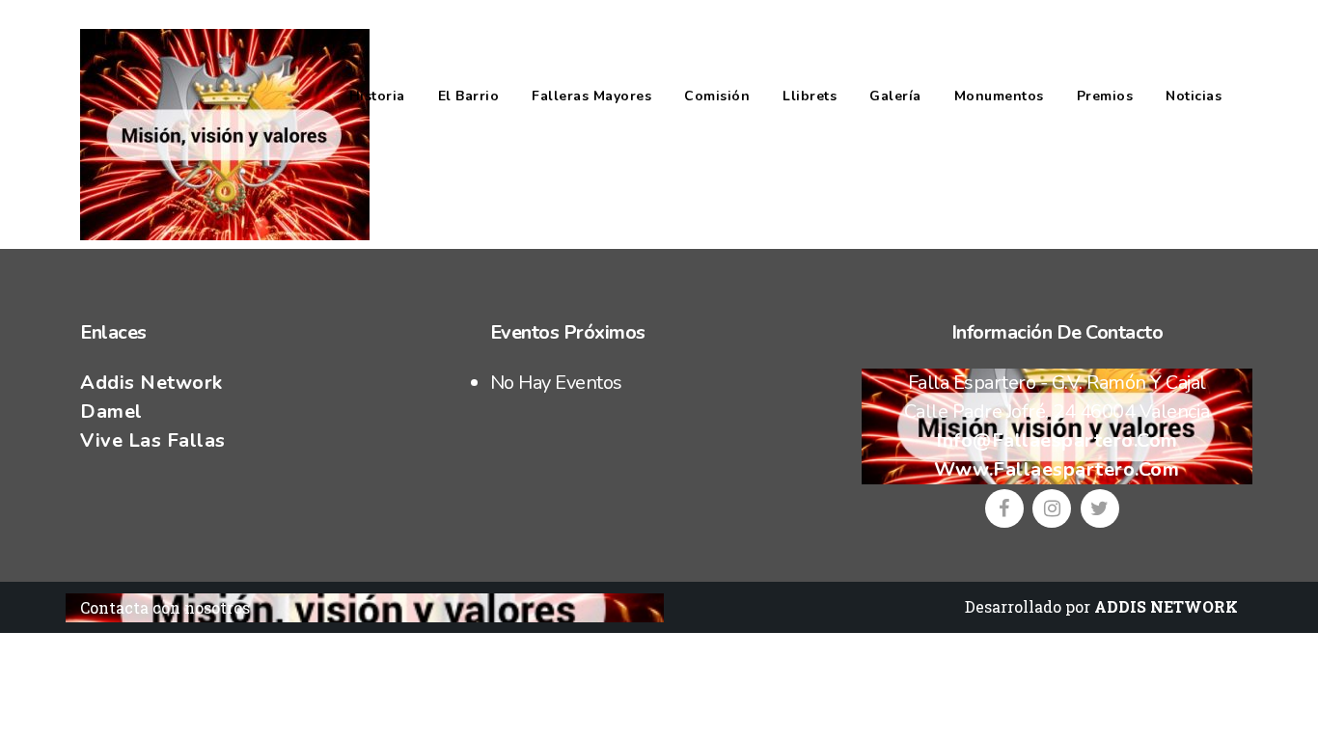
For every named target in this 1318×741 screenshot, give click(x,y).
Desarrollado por (1101, 606)
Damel (111, 411)
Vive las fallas (153, 440)
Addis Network (151, 383)
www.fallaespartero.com (1056, 469)
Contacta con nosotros (165, 607)
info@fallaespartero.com (1057, 440)
